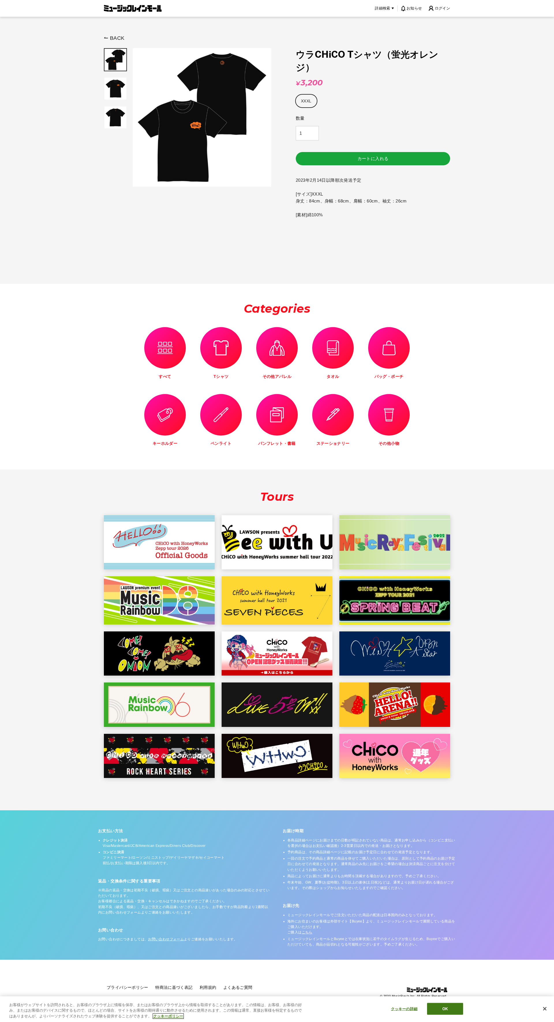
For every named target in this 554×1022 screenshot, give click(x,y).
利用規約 (208, 987)
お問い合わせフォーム (166, 939)
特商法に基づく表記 (173, 987)
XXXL (306, 101)
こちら (307, 932)
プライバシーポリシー (127, 987)
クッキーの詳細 (404, 1008)
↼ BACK (114, 38)
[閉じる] (544, 1008)
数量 (300, 118)
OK (445, 1008)
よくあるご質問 (237, 987)
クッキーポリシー (168, 1016)
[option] (115, 59)
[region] (277, 1009)
